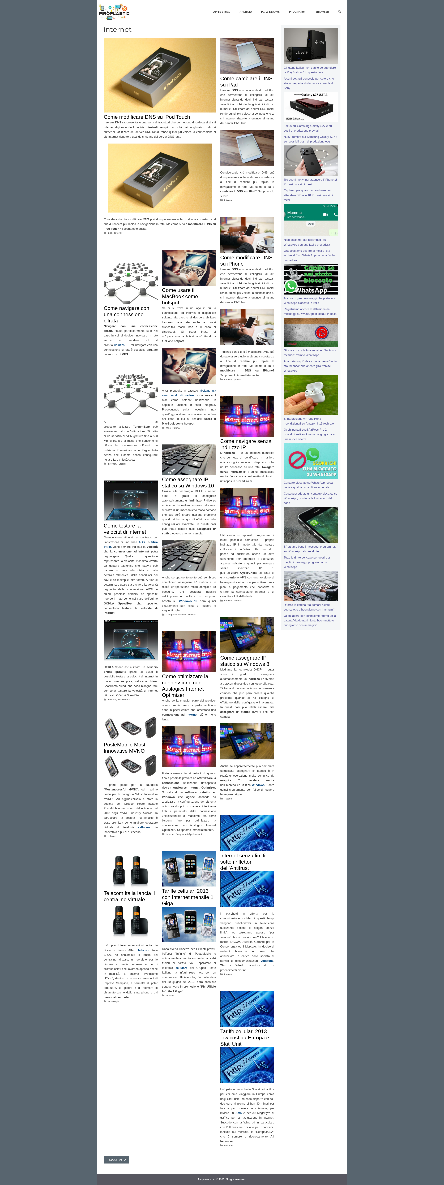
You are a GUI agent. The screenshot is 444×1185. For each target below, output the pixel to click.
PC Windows (270, 12)
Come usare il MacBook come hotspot (180, 296)
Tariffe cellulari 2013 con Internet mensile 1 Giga (188, 897)
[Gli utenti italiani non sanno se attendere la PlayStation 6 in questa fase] (311, 46)
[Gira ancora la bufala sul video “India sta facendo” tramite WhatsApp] (311, 333)
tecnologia (113, 1001)
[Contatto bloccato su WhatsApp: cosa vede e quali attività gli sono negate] (311, 461)
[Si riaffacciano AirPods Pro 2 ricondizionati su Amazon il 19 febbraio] (311, 396)
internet (228, 200)
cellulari (112, 836)
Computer (171, 614)
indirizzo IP (121, 345)
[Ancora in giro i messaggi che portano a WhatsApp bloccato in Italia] (311, 280)
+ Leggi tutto (116, 1159)
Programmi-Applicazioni (189, 834)
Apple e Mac (221, 12)
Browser (322, 12)
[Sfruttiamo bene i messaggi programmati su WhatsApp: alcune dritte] (311, 525)
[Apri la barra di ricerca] (340, 11)
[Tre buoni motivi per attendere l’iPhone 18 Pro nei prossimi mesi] (311, 161)
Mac (168, 427)
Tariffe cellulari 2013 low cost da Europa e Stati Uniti (244, 1037)
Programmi (297, 12)
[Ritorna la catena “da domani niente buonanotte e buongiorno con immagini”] (311, 587)
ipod (110, 232)
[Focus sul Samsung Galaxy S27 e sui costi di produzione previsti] (311, 108)
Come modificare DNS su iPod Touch (147, 117)
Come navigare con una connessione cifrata (126, 314)
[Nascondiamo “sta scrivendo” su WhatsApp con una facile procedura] (311, 220)
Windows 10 (188, 601)
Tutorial (118, 232)
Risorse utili (123, 699)
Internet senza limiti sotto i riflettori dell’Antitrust (242, 862)
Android (246, 12)
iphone (237, 379)
